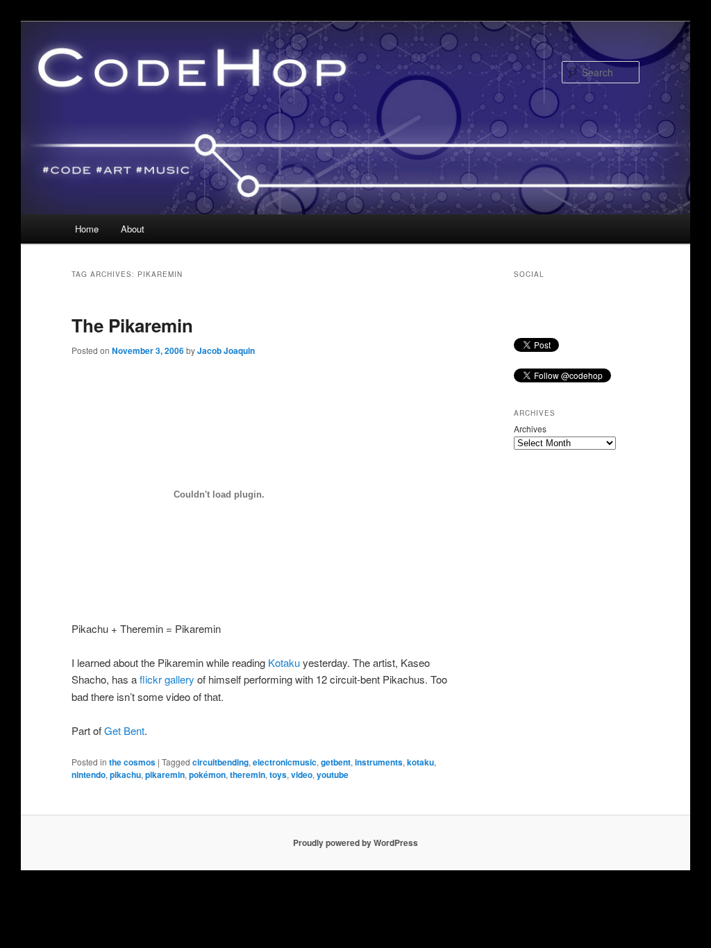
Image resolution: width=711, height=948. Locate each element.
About (132, 228)
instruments (379, 762)
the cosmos (132, 762)
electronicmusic (285, 762)
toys (278, 774)
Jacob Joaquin (226, 350)
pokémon (207, 774)
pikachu (125, 774)
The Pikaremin (132, 325)
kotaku (420, 762)
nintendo (89, 774)
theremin (247, 774)
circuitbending (220, 762)
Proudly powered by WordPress (355, 842)
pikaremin (165, 774)
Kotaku (284, 662)
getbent (336, 762)
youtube (333, 774)
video (301, 774)
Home (87, 228)
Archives (530, 428)
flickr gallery (167, 679)
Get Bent (124, 730)
